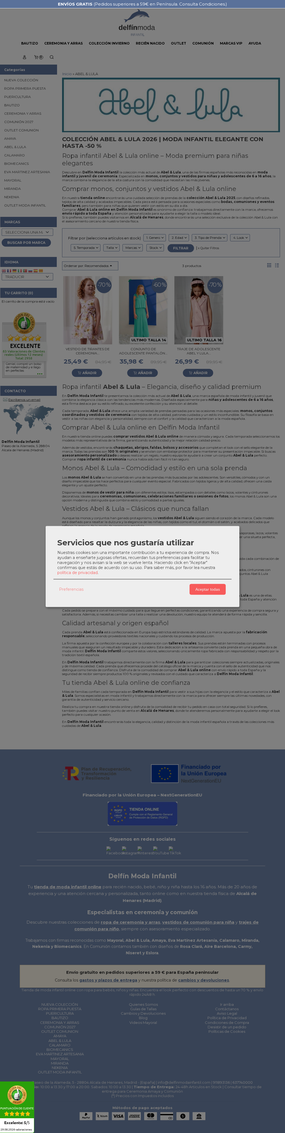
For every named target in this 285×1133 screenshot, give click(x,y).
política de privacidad (77, 572)
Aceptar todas (207, 589)
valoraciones (16, 1129)
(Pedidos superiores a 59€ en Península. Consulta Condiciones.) (142, 4)
